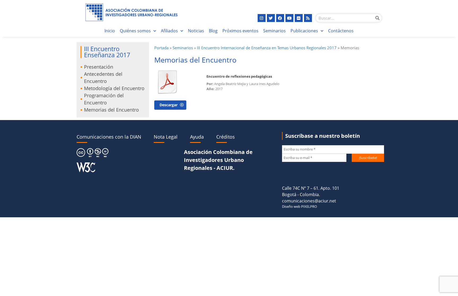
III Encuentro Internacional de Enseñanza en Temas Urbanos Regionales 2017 (267, 47)
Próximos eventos (240, 31)
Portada (161, 47)
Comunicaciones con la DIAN (109, 137)
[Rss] (308, 18)
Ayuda (197, 137)
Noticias (196, 31)
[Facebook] (280, 18)
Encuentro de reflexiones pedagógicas (239, 76)
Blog (213, 31)
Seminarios (274, 31)
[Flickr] (299, 18)
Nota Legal (166, 137)
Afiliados (169, 31)
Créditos (225, 137)
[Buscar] (377, 18)
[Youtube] (289, 18)
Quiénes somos (135, 31)
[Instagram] (262, 18)
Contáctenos (341, 31)
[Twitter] (271, 18)
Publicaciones (304, 31)
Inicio (109, 31)
